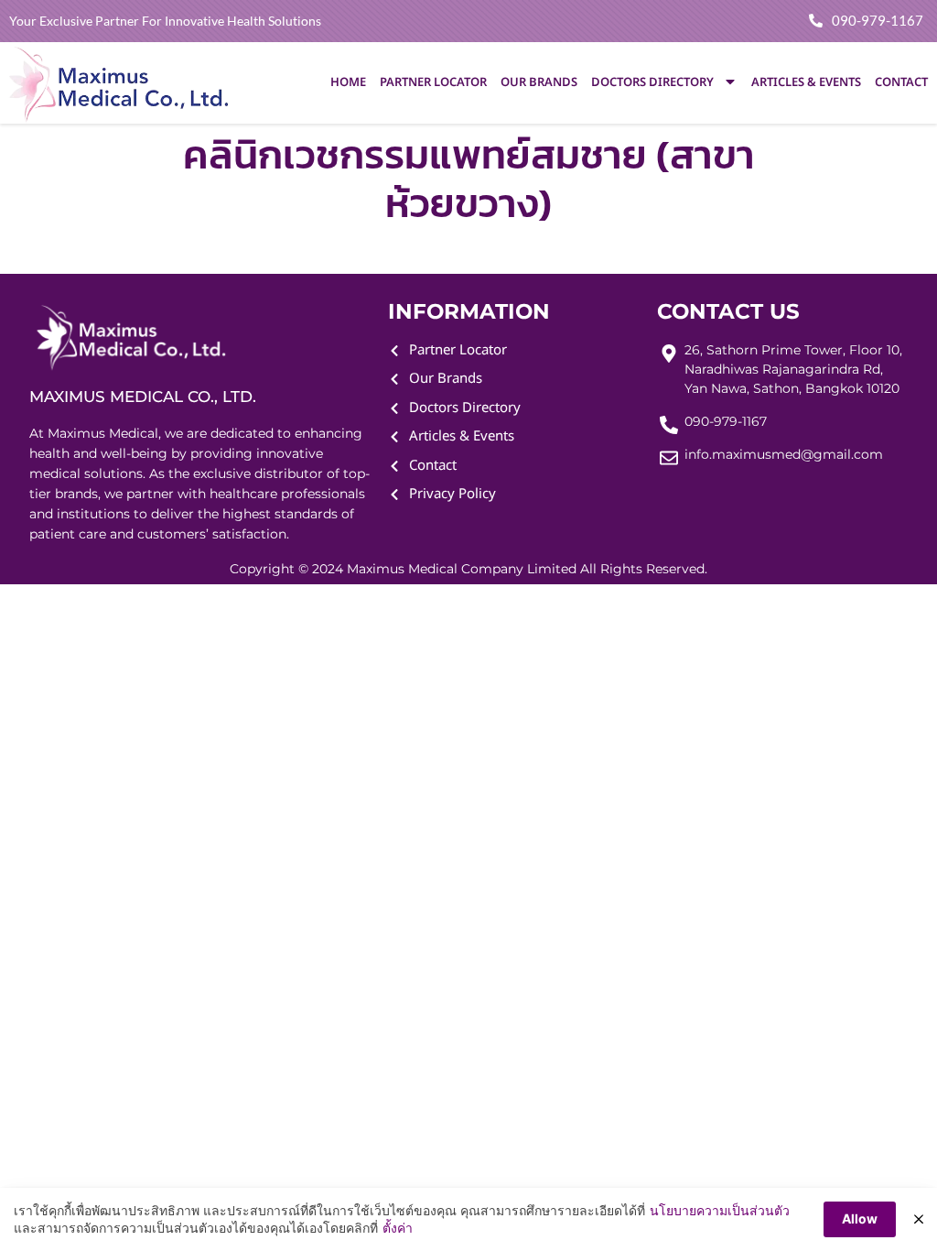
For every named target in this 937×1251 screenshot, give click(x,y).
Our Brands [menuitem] (539, 82)
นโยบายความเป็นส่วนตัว (720, 1210)
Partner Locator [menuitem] (433, 82)
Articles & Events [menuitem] (806, 82)
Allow (860, 1218)
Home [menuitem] (348, 82)
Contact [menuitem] (901, 82)
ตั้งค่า (397, 1227)
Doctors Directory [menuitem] (652, 82)
